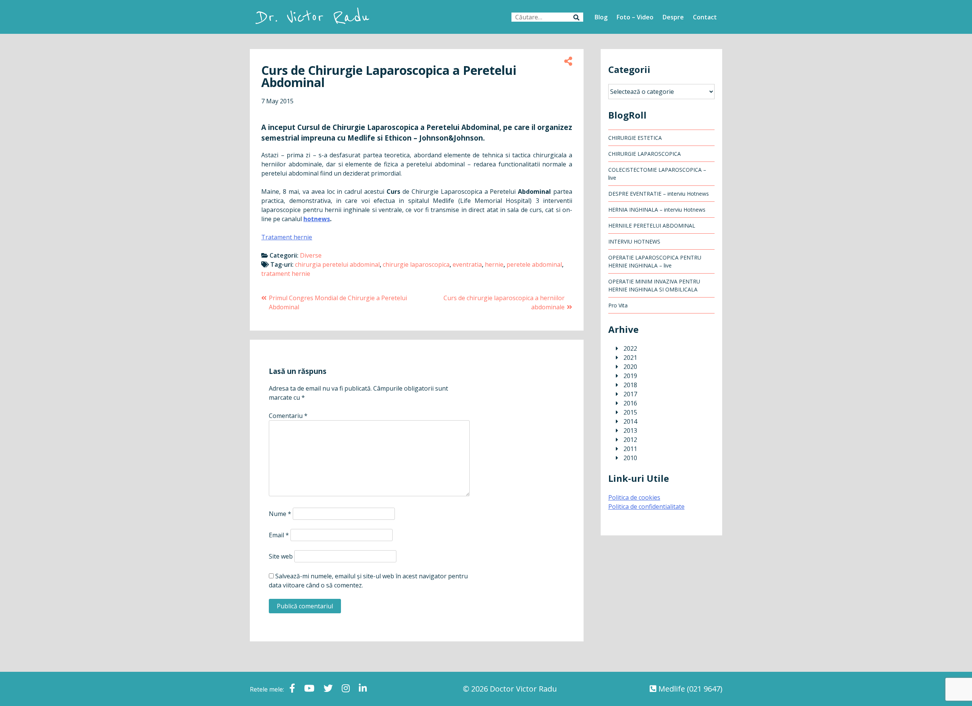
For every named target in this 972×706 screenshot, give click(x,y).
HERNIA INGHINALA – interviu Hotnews (656, 209)
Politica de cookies (634, 497)
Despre (673, 17)
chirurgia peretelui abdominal (337, 264)
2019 (630, 376)
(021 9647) (705, 689)
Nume (280, 514)
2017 (630, 394)
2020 (630, 366)
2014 (630, 421)
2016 (630, 403)
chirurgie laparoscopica (416, 264)
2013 (630, 430)
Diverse (311, 255)
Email (279, 535)
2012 (630, 439)
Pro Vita (618, 305)
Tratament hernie (286, 237)
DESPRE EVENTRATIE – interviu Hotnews (658, 193)
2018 (630, 385)
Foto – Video (635, 17)
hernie (494, 264)
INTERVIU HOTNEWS (634, 241)
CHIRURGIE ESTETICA (635, 137)
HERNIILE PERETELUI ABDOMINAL (651, 225)
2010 (630, 458)
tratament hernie (285, 273)
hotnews (316, 219)
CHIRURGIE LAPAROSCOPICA (644, 153)
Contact (705, 17)
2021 (630, 357)
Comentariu (288, 416)
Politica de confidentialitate (646, 506)
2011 (630, 449)
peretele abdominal (534, 264)
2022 (630, 348)
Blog (601, 17)
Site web (281, 556)
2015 (630, 412)
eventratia (467, 264)
